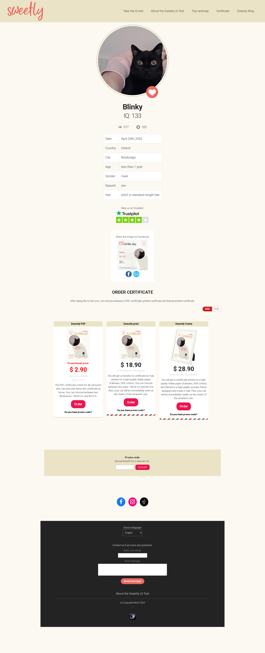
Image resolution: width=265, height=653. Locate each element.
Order (78, 404)
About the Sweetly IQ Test (167, 11)
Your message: (132, 561)
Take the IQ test (133, 11)
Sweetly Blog (245, 11)
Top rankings (200, 11)
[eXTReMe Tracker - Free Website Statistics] (132, 617)
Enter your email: (132, 550)
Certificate (222, 11)
